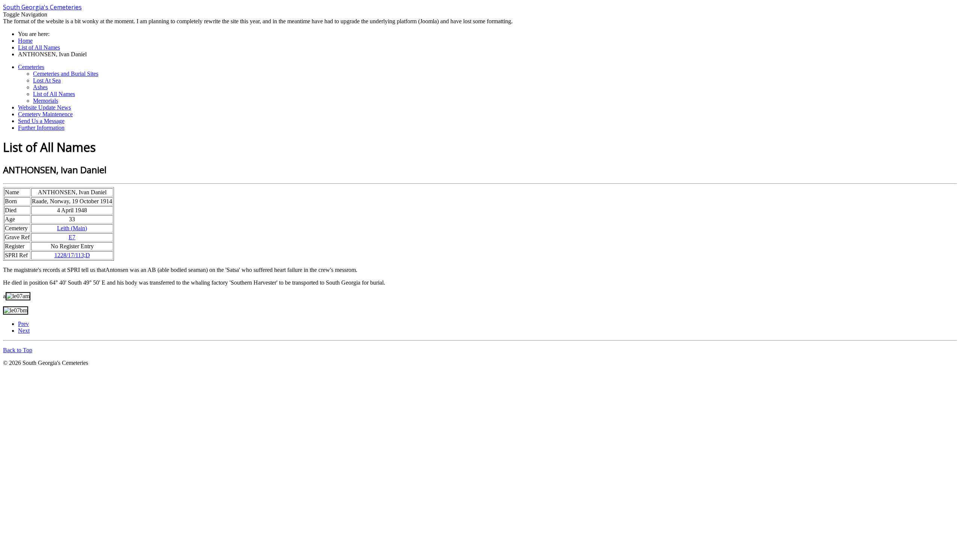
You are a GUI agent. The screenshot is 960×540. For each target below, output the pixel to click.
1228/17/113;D (72, 255)
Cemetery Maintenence (45, 114)
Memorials (45, 101)
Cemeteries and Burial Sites (65, 73)
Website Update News (44, 107)
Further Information (41, 127)
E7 (72, 237)
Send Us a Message (41, 121)
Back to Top (17, 350)
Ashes (40, 87)
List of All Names (54, 94)
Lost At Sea (47, 80)
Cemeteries (31, 67)
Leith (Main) (72, 228)
